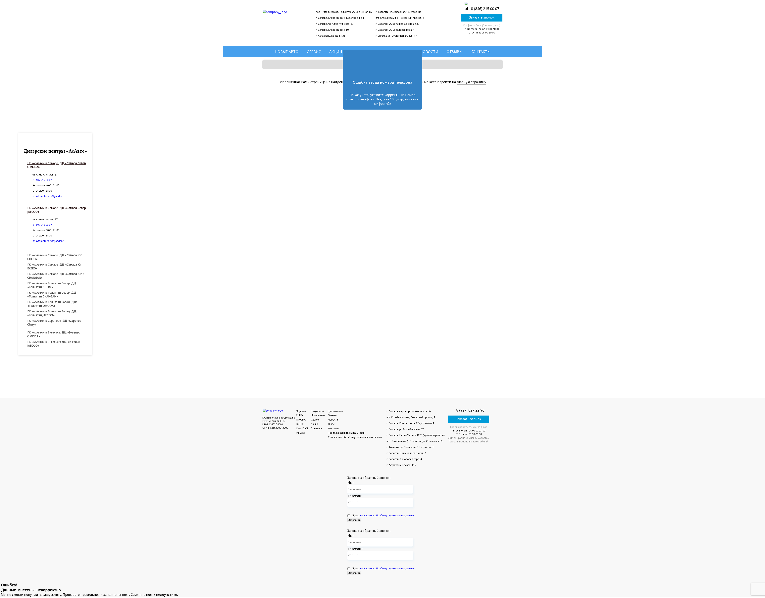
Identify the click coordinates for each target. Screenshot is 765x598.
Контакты (480, 51)
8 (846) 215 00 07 (485, 8)
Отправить (354, 520)
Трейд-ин (316, 428)
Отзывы (454, 51)
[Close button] (416, 56)
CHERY (299, 415)
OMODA (301, 419)
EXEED (299, 424)
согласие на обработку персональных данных (387, 515)
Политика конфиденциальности (346, 432)
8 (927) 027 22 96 (470, 410)
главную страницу (471, 82)
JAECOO (300, 432)
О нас (331, 424)
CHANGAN (302, 428)
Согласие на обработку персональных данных (355, 437)
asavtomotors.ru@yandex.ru (49, 196)
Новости (429, 51)
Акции (335, 51)
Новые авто (286, 51)
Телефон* (355, 496)
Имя (350, 482)
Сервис (314, 51)
